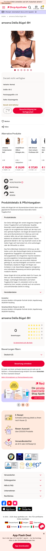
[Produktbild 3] (21, 70)
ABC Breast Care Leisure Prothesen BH (33, 150)
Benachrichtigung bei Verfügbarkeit (27, 110)
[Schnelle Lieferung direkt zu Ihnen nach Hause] (26, 420)
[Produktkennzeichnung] (22, 182)
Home (3, 16)
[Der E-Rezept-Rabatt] (35, 12)
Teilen (6, 127)
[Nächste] (27, 405)
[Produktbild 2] (18, 70)
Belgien (25, 522)
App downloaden (22, 546)
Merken (7, 121)
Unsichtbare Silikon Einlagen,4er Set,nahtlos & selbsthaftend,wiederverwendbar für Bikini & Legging (21, 150)
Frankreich (26, 527)
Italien (37, 527)
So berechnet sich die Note (23, 343)
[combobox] (7, 111)
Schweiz (14, 527)
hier (33, 540)
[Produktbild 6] (31, 70)
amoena (12, 195)
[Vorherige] (19, 405)
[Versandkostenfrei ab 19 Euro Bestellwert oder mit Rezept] (35, 444)
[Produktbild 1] (15, 70)
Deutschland (13, 522)
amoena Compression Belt (7, 150)
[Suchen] (30, 7)
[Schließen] (44, 533)
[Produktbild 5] (28, 70)
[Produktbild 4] (24, 70)
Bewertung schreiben (23, 364)
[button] (23, 217)
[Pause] (23, 405)
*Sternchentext (5, 3)
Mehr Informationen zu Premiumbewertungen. (17, 377)
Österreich (37, 522)
